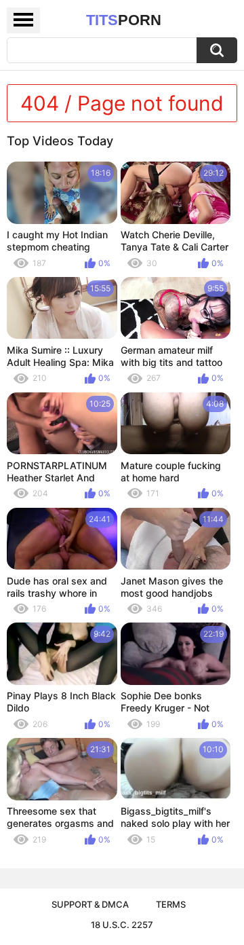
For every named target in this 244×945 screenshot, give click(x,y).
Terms (171, 904)
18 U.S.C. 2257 (122, 924)
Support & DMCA (90, 904)
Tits (123, 20)
